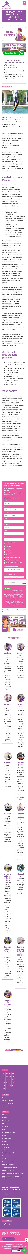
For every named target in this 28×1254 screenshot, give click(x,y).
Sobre (3, 1097)
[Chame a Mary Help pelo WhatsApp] (14, 50)
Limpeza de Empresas (10, 563)
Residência (8, 498)
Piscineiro (7, 559)
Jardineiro (5, 1150)
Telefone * (6, 524)
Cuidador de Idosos (7, 1156)
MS (7, 1079)
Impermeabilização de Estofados (13, 562)
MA (13, 1076)
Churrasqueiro (9, 552)
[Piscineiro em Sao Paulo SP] (21, 871)
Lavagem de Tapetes (8, 1170)
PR (13, 1082)
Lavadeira (7, 549)
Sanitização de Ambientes (11, 560)
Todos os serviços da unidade (9, 25)
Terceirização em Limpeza (9, 1167)
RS (10, 1085)
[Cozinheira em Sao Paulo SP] (21, 701)
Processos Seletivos (10, 556)
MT (10, 1079)
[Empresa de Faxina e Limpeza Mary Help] (7, 5)
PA (13, 1079)
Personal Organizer (7, 1138)
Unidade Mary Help (9, 574)
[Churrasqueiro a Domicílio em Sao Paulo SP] (21, 759)
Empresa (16, 498)
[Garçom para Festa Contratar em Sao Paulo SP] (8, 810)
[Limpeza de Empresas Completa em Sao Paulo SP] (8, 997)
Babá (3, 1129)
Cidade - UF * (7, 512)
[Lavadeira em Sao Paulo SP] (8, 701)
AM (7, 1073)
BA (10, 1073)
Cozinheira (8, 548)
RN (7, 1085)
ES (7, 1076)
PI (9, 1082)
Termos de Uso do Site (8, 1103)
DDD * (5, 518)
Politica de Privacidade (9, 606)
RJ (4, 1085)
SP (4, 1088)
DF (4, 1076)
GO (10, 1076)
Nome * (6, 500)
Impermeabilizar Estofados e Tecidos (20, 951)
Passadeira (8, 546)
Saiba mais (8, 1194)
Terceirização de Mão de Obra (12, 557)
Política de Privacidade (8, 1100)
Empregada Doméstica (8, 1132)
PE (7, 1082)
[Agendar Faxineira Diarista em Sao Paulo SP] (14, 35)
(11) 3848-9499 (10, 65)
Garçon (7, 554)
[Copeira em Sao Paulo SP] (8, 759)
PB (4, 1082)
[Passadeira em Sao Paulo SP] (21, 650)
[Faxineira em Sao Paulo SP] (8, 650)
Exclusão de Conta (7, 1106)
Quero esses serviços (10, 543)
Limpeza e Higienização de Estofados (12, 1173)
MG (4, 1079)
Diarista (4, 1117)
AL (4, 1073)
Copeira (7, 551)
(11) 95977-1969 (10, 67)
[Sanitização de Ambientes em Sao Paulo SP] (8, 944)
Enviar (8, 588)
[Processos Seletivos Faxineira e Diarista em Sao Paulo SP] (21, 810)
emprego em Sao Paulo (16, 609)
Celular (6, 536)
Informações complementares (12, 566)
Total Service (5, 1159)
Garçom (7, 814)
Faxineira (7, 545)
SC (13, 1085)
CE (13, 1073)
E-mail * (6, 506)
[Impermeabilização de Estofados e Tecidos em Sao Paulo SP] (21, 944)
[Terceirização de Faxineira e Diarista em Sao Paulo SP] (8, 871)
